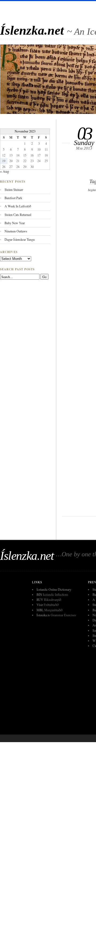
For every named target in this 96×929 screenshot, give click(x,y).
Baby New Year (15, 223)
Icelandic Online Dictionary (54, 589)
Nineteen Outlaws (16, 231)
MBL (40, 610)
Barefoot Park (13, 198)
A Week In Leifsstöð (18, 206)
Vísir (40, 604)
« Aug (4, 171)
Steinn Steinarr (14, 189)
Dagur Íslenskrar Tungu (20, 239)
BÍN (39, 594)
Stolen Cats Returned (18, 214)
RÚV (40, 599)
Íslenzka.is (43, 615)
